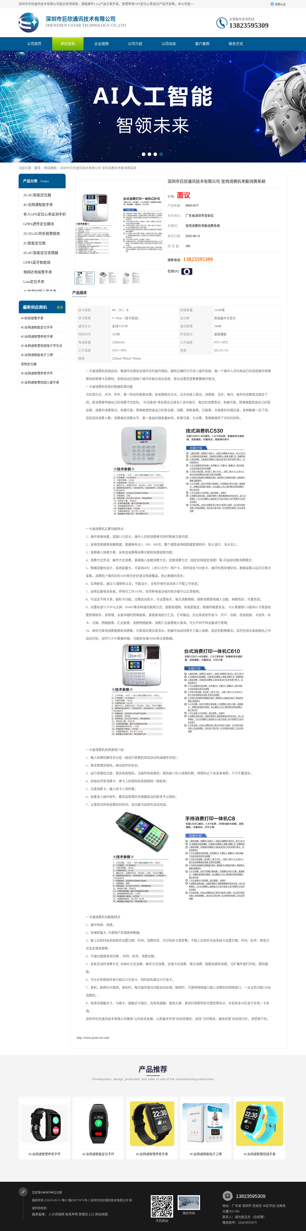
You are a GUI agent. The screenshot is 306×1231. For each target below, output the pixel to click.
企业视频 (101, 44)
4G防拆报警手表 (32, 318)
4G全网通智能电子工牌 (37, 355)
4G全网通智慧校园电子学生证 (41, 345)
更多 (60, 307)
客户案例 (202, 44)
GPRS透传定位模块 (38, 224)
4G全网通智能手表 (38, 205)
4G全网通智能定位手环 (37, 327)
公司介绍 (135, 44)
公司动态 (169, 44)
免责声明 (71, 1214)
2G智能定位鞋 (34, 243)
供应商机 (68, 44)
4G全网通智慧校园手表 (231, 1154)
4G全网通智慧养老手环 (37, 373)
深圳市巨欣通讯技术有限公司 (109, 1200)
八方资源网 (56, 1214)
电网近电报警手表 (37, 272)
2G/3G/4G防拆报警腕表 (41, 233)
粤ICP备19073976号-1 (76, 1200)
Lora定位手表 (33, 282)
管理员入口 (86, 1214)
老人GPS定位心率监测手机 (44, 214)
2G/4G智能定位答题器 (40, 253)
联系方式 (236, 44)
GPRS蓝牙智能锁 (36, 262)
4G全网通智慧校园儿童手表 (40, 382)
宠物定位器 (29, 364)
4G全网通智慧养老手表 (37, 336)
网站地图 (101, 1214)
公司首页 (34, 44)
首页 (37, 168)
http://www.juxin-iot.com (93, 1037)
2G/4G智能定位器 (37, 195)
